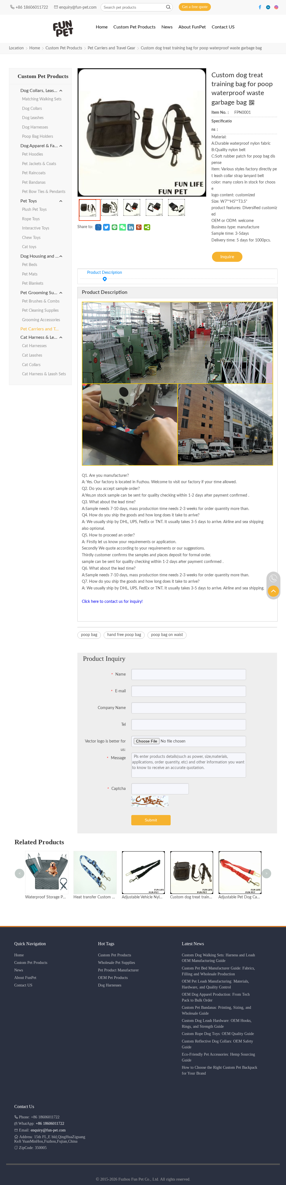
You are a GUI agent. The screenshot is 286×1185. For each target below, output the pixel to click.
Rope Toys (31, 219)
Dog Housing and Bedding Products (41, 256)
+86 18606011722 (32, 7)
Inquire (227, 257)
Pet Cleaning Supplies (40, 311)
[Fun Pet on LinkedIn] (269, 6)
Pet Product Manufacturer (118, 970)
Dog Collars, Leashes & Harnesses (41, 90)
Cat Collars (31, 365)
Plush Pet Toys (34, 210)
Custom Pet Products (64, 48)
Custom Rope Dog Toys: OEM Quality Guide (218, 1034)
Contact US (23, 985)
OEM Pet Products (113, 978)
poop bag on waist (167, 635)
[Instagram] (276, 6)
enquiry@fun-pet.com (78, 7)
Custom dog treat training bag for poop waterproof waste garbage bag (201, 48)
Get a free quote (195, 7)
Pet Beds (29, 265)
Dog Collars (32, 109)
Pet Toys (28, 201)
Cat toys (29, 247)
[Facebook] (261, 6)
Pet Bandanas (34, 183)
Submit (151, 820)
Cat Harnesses (34, 346)
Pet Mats (29, 274)
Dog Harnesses (35, 127)
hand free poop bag (124, 635)
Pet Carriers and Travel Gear (111, 48)
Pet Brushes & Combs (40, 301)
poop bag (89, 635)
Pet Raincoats (34, 173)
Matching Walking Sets (41, 99)
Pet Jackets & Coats (39, 164)
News (18, 970)
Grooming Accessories (41, 320)
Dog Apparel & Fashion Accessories (41, 146)
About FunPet (25, 978)
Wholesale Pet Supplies (116, 963)
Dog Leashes (33, 118)
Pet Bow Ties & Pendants (43, 192)
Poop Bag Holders (37, 137)
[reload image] (149, 801)
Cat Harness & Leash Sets (41, 337)
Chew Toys (31, 238)
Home (34, 48)
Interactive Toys (35, 228)
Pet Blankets (32, 284)
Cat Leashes (32, 355)
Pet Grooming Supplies (41, 293)
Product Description (104, 273)
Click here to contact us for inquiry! (112, 602)
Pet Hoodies (32, 154)
